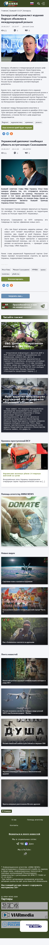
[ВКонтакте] (3, 133)
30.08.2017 (10, 26)
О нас (14, 820)
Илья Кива (6, 270)
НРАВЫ (35, 270)
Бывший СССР (16, 11)
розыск (39, 122)
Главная (4, 11)
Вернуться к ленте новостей (24, 834)
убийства (15, 274)
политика (5, 274)
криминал (29, 122)
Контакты (14, 825)
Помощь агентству (35, 820)
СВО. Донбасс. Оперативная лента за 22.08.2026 (23, 345)
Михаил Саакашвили (21, 270)
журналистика (16, 122)
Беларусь (27, 11)
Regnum (5, 122)
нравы (43, 270)
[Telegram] (7, 133)
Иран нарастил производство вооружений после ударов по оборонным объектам (24, 399)
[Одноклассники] (11, 133)
